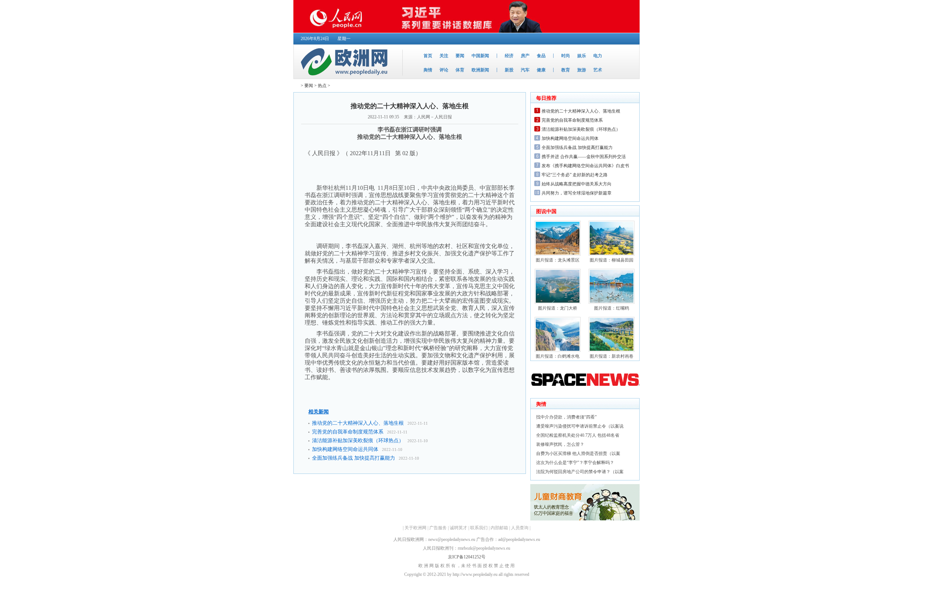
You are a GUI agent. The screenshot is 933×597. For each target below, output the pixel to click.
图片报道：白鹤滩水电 (557, 356)
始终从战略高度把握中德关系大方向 (577, 183)
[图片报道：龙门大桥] (558, 302)
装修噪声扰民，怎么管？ (560, 444)
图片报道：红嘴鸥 (611, 308)
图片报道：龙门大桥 (557, 308)
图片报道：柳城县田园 (611, 260)
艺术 (597, 69)
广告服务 (438, 527)
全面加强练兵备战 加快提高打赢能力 (353, 458)
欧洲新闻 (480, 69)
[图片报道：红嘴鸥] (612, 302)
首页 (427, 55)
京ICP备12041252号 (466, 556)
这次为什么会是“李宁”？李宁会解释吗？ (575, 462)
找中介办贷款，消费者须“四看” (566, 417)
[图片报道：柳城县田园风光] (612, 254)
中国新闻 (480, 55)
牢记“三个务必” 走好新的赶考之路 (575, 174)
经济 (509, 55)
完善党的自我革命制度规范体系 (347, 432)
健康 (541, 69)
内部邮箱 (499, 527)
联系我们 (479, 527)
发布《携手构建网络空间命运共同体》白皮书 (585, 165)
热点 (322, 85)
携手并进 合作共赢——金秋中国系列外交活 (584, 156)
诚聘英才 (458, 527)
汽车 (525, 69)
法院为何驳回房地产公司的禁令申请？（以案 (580, 471)
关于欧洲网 (415, 527)
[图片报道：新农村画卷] (612, 350)
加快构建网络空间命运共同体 (345, 449)
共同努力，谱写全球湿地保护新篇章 (577, 193)
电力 (597, 55)
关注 (444, 55)
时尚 (565, 55)
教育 (565, 69)
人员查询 (519, 527)
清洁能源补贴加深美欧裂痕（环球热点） (358, 440)
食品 (541, 55)
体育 (460, 69)
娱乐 (581, 55)
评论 (444, 69)
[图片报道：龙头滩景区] (558, 254)
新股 (509, 69)
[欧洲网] (346, 77)
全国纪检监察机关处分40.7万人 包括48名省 (577, 435)
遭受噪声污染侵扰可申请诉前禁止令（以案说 (580, 426)
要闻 (460, 55)
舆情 (427, 69)
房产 (525, 55)
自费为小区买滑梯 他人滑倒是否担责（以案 (578, 453)
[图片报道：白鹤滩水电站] (558, 350)
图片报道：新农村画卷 (611, 356)
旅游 (581, 69)
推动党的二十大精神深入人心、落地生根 (358, 423)
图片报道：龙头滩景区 (557, 260)
